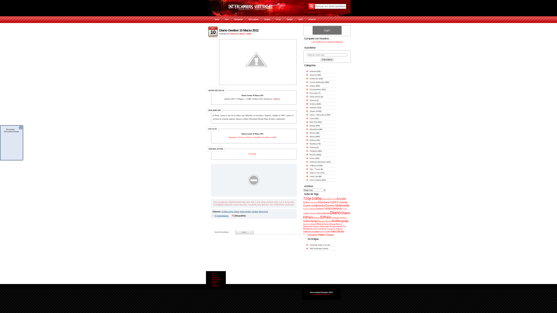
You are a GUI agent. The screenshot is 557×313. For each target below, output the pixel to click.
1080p (317, 199)
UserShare (266, 137)
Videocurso (310, 234)
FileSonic (241, 137)
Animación (313, 202)
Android (313, 71)
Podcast (313, 148)
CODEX (334, 202)
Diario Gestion (245, 212)
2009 (324, 199)
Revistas (313, 155)
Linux (312, 119)
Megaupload (232, 137)
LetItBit (273, 137)
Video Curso (326, 234)
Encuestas (314, 93)
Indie (306, 221)
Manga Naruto (324, 221)
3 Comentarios (221, 216)
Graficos (313, 104)
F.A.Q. (278, 19)
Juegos (290, 19)
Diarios (233, 34)
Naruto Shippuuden (321, 226)
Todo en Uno (315, 173)
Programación (336, 226)
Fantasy (343, 218)
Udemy (322, 232)
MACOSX (313, 122)
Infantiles (313, 108)
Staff (300, 19)
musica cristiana (309, 224)
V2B (328, 232)
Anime (312, 75)
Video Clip (314, 176)
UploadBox (258, 137)
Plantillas (313, 144)
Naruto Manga (330, 224)
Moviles (313, 133)
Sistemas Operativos (318, 162)
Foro (227, 19)
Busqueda (238, 19)
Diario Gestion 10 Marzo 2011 (239, 30)
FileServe (249, 137)
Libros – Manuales (317, 115)
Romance (307, 229)
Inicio (217, 19)
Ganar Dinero (315, 97)
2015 (329, 199)
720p (307, 199)
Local (244, 232)
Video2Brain (337, 231)
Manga (312, 126)
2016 (334, 199)
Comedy (343, 202)
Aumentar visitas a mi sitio (320, 245)
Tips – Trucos (315, 169)
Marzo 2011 (263, 212)
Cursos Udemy (309, 209)
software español (311, 232)
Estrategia (335, 218)
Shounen (322, 229)
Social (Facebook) (221, 232)
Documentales (315, 90)
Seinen (316, 229)
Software (313, 166)
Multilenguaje (340, 221)
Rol (344, 226)
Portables (313, 151)
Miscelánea (314, 129)
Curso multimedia (314, 205)
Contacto (312, 19)
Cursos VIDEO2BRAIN (328, 208)
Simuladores (331, 229)
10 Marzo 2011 (227, 212)
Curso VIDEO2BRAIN (320, 213)
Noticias (313, 140)
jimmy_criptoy (246, 34)
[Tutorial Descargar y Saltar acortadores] (253, 194)
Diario (236, 212)
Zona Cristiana (315, 180)
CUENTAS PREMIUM (334, 42)
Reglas (267, 19)
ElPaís (325, 217)
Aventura (323, 202)
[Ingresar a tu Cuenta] (327, 34)
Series (312, 158)
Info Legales (254, 19)
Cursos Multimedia (317, 82)
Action (306, 202)
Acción (341, 199)
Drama (317, 218)
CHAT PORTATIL (318, 42)
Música (312, 137)
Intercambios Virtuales (321, 294)
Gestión (255, 212)
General (313, 100)
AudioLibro (314, 79)
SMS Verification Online (319, 249)
